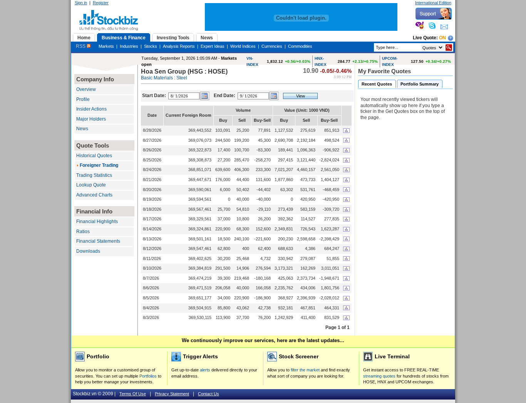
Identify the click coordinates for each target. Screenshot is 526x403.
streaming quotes (379, 376)
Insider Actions (91, 109)
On (442, 37)
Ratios (83, 231)
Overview (86, 89)
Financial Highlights (97, 221)
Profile (83, 99)
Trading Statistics (94, 175)
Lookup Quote (91, 185)
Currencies (271, 46)
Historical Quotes (94, 155)
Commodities (300, 46)
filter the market (305, 370)
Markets (106, 46)
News (82, 128)
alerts (205, 370)
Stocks (150, 46)
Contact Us (208, 393)
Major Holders (91, 119)
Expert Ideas (212, 46)
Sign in (81, 2)
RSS (81, 46)
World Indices (243, 46)
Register (101, 2)
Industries (129, 46)
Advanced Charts (94, 195)
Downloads (88, 251)
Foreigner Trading (99, 165)
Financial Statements (98, 241)
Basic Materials (157, 78)
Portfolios (148, 376)
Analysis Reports (179, 46)
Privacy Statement (172, 393)
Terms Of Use (132, 393)
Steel (181, 78)
